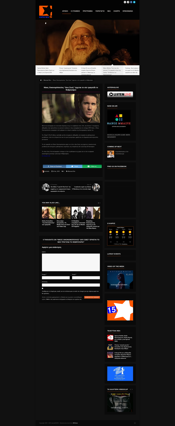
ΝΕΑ (109, 11)
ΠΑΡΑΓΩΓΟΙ (100, 11)
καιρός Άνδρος (120, 227)
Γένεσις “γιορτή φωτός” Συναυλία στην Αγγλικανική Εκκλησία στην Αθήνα (123, 346)
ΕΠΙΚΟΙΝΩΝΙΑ (128, 11)
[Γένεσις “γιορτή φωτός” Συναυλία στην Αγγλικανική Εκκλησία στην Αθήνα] (110, 347)
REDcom (75, 423)
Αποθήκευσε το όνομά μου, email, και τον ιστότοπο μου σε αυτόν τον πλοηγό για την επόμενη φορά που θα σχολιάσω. (70, 292)
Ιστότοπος (44, 281)
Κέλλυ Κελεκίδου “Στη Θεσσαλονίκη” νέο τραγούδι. (48, 222)
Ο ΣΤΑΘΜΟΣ (75, 11)
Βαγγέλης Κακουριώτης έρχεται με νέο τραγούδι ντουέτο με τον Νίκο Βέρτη (92, 224)
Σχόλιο (44, 252)
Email (74, 274)
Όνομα (44, 274)
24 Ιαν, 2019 (56, 171)
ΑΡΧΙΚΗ (65, 11)
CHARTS (116, 11)
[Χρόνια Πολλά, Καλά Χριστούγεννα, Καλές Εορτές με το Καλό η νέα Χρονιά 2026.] (110, 338)
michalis (47, 171)
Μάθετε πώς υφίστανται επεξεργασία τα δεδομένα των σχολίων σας (63, 299)
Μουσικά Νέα (71, 171)
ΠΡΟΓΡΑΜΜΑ (88, 11)
